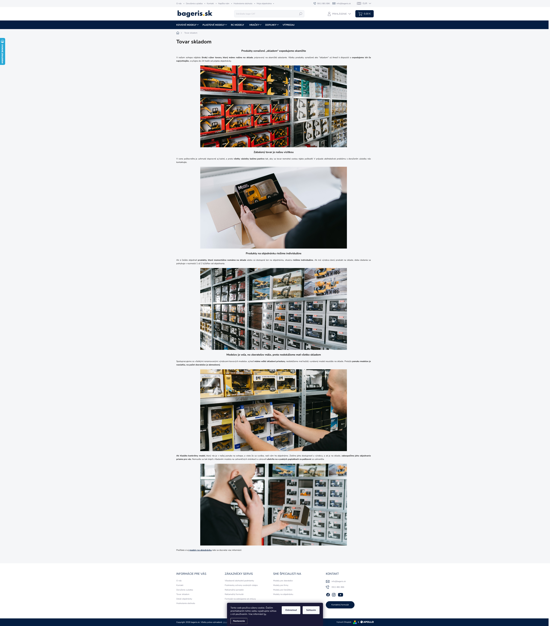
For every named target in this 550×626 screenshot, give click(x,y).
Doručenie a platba (194, 3)
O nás (179, 3)
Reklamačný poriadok (234, 589)
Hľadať (301, 13)
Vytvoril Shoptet (343, 622)
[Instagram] (334, 594)
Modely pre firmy (280, 585)
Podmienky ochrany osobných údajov (241, 585)
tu (265, 614)
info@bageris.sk (339, 581)
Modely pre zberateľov (283, 580)
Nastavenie (239, 621)
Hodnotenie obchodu (243, 3)
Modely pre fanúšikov (282, 589)
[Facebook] (328, 594)
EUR (365, 3)
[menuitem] (187, 24)
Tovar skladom (182, 594)
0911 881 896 (338, 587)
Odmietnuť (291, 610)
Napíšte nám (223, 3)
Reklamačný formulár (234, 594)
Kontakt (210, 3)
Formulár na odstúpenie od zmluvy (240, 598)
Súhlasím (311, 610)
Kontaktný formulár (340, 604)
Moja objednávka (264, 3)
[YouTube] (340, 594)
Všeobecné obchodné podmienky (239, 580)
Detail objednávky (184, 598)
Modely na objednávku (283, 594)
